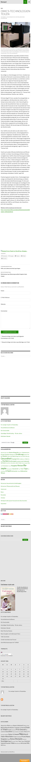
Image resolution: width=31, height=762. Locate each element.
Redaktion (12, 17)
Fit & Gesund (21, 729)
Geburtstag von (16, 456)
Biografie (15, 452)
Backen (11, 452)
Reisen (20, 465)
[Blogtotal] (10, 514)
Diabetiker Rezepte (9, 454)
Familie (9, 729)
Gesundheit (6, 458)
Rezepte (18, 739)
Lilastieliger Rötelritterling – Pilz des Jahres (11, 433)
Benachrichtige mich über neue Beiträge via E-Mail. (16, 342)
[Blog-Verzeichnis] (4, 514)
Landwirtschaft (20, 461)
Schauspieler (9, 468)
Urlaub (8, 471)
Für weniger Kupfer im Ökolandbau (9, 424)
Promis (9, 465)
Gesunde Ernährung (24, 456)
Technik (13, 741)
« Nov (2, 681)
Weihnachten (23, 471)
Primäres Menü (29, 2)
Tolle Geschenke (5, 636)
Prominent (18, 736)
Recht (8, 739)
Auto (8, 452)
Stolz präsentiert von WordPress (8, 751)
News (2, 492)
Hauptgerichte (15, 459)
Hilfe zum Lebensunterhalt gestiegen (10, 267)
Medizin (4, 463)
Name (2, 290)
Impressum (3, 489)
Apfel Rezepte (4, 452)
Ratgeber (14, 466)
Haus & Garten (15, 731)
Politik (14, 736)
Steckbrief (15, 468)
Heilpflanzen (22, 459)
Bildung (3, 727)
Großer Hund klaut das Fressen (8, 639)
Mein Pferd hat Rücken (6, 631)
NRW (17, 463)
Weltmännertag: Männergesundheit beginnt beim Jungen (14, 274)
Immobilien (21, 731)
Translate (10, 655)
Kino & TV (27, 731)
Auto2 (11, 725)
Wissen (3, 473)
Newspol (4, 2)
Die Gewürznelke (5, 430)
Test (19, 468)
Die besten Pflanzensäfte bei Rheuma (10, 486)
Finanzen (13, 729)
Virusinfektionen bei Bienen (8, 427)
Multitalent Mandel (5, 436)
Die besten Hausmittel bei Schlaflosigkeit (11, 483)
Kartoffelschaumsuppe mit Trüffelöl (10, 642)
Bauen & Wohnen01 (18, 725)
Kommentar (4, 311)
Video (19, 471)
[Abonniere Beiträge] (2, 699)
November (3, 495)
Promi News (26, 736)
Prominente (5, 465)
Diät (15, 454)
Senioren (24, 739)
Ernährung (19, 454)
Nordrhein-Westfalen (10, 463)
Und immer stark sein (7, 584)
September (3, 503)
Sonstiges (4, 741)
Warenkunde (17, 743)
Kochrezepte (12, 461)
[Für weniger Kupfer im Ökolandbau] (4, 411)
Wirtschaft (24, 743)
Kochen (6, 461)
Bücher (19, 452)
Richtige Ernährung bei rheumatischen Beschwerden (14, 500)
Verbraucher (14, 471)
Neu (2, 8)
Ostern (20, 463)
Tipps (26, 469)
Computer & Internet (19, 727)
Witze (4, 745)
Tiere (21, 468)
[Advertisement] (15, 230)
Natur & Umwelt (13, 734)
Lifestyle (2, 734)
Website (3, 304)
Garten (5, 456)
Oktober (3, 497)
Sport (10, 741)
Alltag (2, 725)
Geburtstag (9, 456)
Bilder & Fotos (26, 725)
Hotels (26, 459)
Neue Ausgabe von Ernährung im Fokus (10, 633)
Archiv (5, 725)
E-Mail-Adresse (5, 297)
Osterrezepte (24, 463)
